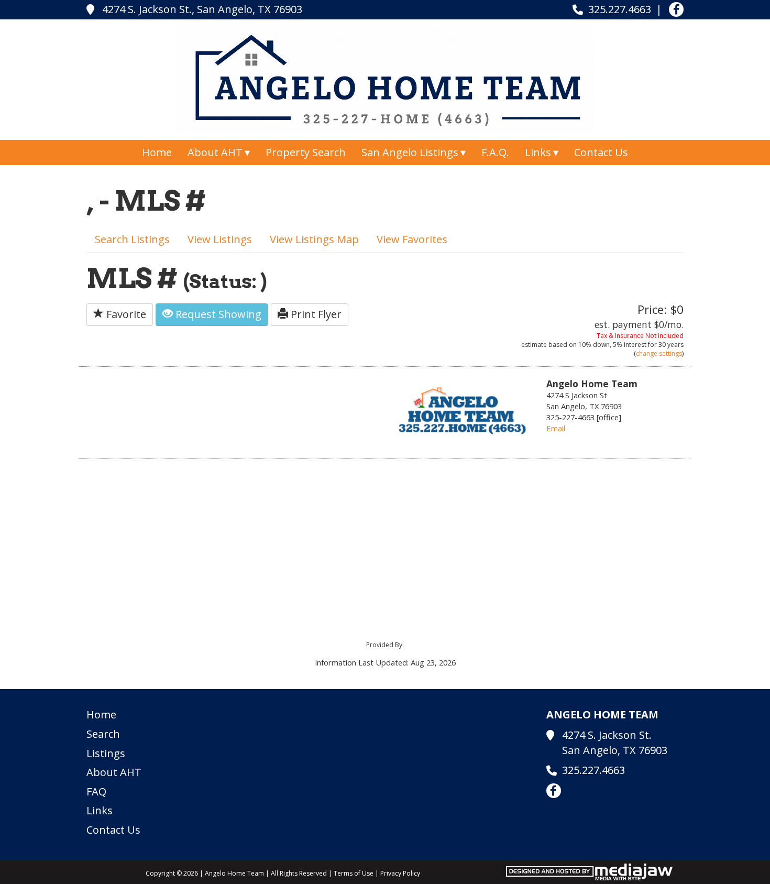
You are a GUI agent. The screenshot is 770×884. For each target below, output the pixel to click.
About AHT (113, 772)
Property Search (306, 152)
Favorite (125, 314)
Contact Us (601, 152)
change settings (659, 353)
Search (103, 734)
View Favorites (412, 239)
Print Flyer (315, 314)
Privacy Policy (400, 873)
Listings (105, 753)
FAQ (96, 791)
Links (99, 810)
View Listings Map (314, 239)
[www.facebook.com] (676, 9)
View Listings (220, 239)
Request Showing (217, 314)
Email (555, 428)
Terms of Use (353, 873)
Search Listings (132, 239)
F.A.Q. (495, 152)
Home (157, 152)
